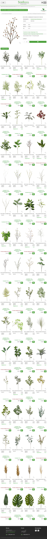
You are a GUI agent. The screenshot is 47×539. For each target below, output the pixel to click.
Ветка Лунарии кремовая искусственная (29, 272)
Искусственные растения (7, 6)
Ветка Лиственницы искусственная (17, 272)
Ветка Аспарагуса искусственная (41, 95)
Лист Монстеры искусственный (17, 508)
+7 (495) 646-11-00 (11, 534)
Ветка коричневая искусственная (6, 272)
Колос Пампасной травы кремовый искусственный (29, 479)
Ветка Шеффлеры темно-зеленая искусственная (17, 420)
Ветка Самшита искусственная (29, 331)
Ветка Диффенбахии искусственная (41, 154)
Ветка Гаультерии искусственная (17, 154)
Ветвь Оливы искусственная (6, 66)
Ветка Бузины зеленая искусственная (29, 125)
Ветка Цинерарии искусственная (17, 390)
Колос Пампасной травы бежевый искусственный (6, 479)
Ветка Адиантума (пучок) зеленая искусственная (6, 95)
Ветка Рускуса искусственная (29, 302)
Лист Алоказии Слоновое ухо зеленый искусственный (6, 508)
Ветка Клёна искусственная (6, 243)
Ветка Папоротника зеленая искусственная (6, 302)
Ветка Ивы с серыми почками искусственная (6, 213)
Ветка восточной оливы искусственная (6, 154)
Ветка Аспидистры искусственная (6, 125)
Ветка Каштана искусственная (29, 213)
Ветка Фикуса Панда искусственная (17, 361)
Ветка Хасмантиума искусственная (6, 390)
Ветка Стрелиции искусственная (6, 361)
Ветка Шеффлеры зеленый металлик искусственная (41, 390)
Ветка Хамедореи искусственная (41, 361)
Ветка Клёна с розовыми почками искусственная (29, 243)
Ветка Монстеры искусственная (41, 272)
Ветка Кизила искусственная (41, 213)
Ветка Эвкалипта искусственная (29, 420)
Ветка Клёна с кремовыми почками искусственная (17, 243)
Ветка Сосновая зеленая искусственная (41, 331)
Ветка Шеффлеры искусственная (6, 420)
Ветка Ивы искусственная (6, 184)
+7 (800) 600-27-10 (26, 534)
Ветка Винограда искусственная (41, 125)
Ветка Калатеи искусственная (17, 213)
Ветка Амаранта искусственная (29, 95)
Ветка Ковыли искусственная (41, 243)
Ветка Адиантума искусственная (17, 95)
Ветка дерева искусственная (29, 154)
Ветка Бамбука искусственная (17, 125)
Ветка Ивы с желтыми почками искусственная (29, 184)
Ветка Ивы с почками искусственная (41, 184)
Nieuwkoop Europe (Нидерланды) (36, 19)
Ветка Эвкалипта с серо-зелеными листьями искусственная (29, 449)
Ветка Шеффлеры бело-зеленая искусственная (29, 390)
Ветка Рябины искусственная (6, 331)
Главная (2, 6)
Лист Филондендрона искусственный (41, 508)
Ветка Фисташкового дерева (29, 361)
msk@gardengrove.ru (11, 532)
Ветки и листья (13, 6)
